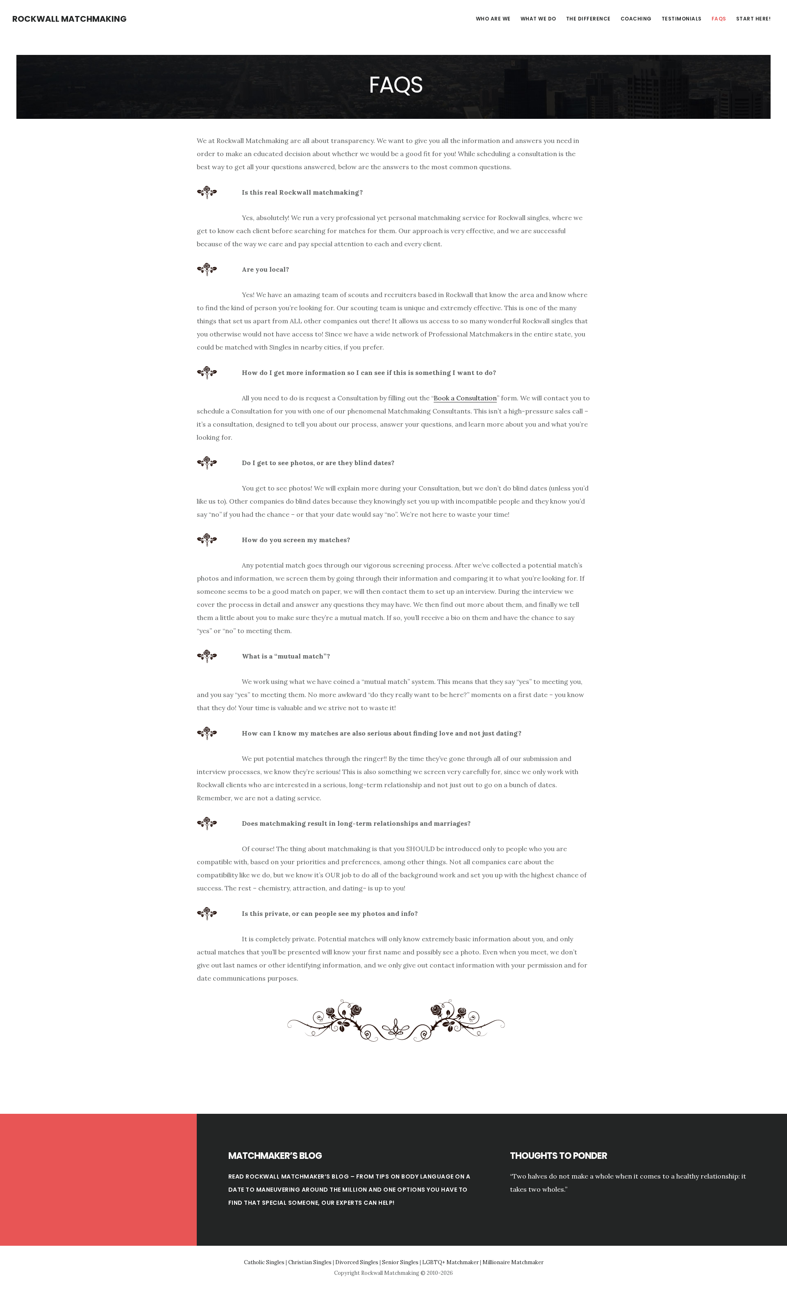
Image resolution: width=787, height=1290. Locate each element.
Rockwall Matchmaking (69, 19)
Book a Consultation (465, 398)
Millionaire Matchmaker (513, 1262)
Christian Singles (310, 1262)
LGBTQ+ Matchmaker (450, 1262)
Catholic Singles (264, 1262)
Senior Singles (400, 1262)
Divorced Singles (356, 1262)
